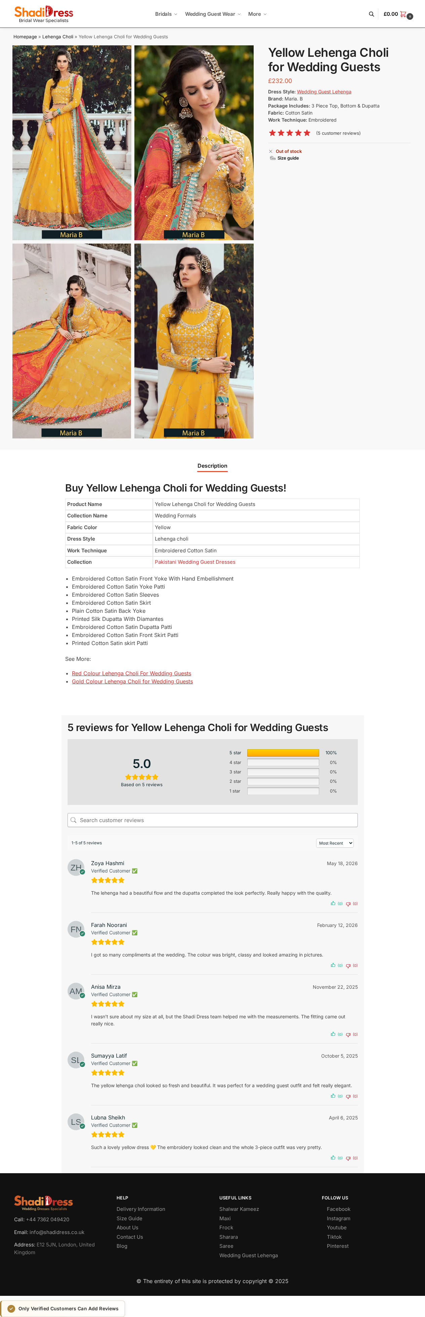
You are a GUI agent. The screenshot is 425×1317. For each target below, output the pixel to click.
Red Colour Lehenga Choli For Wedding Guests (131, 673)
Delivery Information (141, 1209)
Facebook (338, 1209)
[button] (399, 14)
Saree (226, 1246)
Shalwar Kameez (239, 1209)
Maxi (225, 1218)
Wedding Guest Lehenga (248, 1255)
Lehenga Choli (57, 36)
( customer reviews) (338, 133)
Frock (226, 1227)
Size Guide (129, 1218)
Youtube (337, 1227)
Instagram (338, 1218)
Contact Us (130, 1236)
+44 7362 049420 (47, 1219)
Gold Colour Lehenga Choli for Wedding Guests (132, 681)
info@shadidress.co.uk (57, 1232)
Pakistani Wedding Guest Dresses (195, 562)
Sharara (228, 1236)
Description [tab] (212, 465)
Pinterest (338, 1246)
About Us (127, 1227)
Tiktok (334, 1236)
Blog (122, 1246)
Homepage (25, 36)
